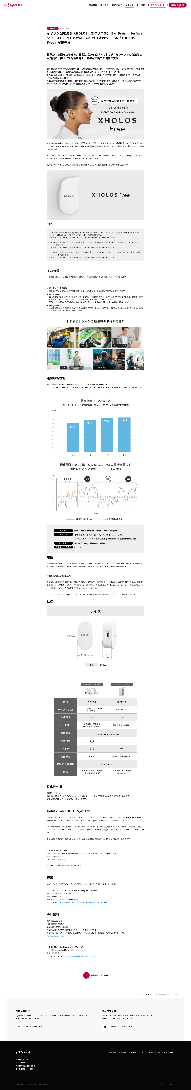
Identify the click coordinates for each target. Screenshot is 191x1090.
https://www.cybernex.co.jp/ (58, 935)
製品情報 (93, 5)
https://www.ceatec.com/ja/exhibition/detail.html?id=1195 (83, 902)
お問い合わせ (169, 1052)
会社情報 (141, 5)
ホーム (140, 994)
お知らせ (149, 994)
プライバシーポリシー (168, 1085)
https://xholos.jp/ (58, 859)
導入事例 (104, 5)
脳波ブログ (117, 5)
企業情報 (112, 1052)
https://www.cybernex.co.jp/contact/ (80, 956)
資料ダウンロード (154, 1052)
